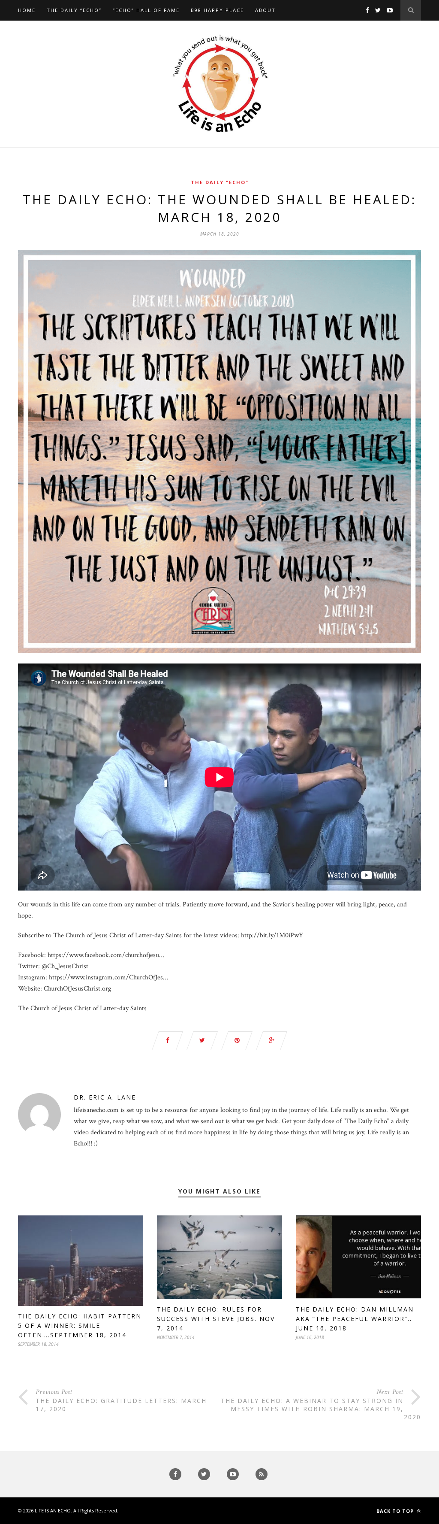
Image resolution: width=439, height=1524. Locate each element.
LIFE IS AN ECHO (53, 1510)
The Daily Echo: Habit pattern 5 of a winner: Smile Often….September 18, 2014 (79, 1325)
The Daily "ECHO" (220, 182)
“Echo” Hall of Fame (146, 10)
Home (27, 10)
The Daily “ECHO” (74, 10)
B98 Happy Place (217, 10)
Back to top (395, 1511)
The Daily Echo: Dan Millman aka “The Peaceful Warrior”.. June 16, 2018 (355, 1318)
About (265, 10)
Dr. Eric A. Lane (105, 1097)
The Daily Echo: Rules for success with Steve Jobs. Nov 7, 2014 (216, 1318)
